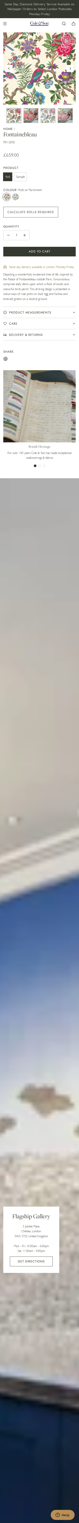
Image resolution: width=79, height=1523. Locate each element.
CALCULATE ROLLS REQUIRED (30, 212)
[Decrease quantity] (8, 235)
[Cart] (73, 23)
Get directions (31, 1261)
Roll (7, 177)
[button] (9, 68)
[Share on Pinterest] (5, 359)
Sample (20, 177)
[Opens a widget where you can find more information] (62, 1515)
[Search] (64, 23)
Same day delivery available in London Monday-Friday (41, 267)
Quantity (11, 226)
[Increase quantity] (24, 235)
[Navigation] (5, 23)
